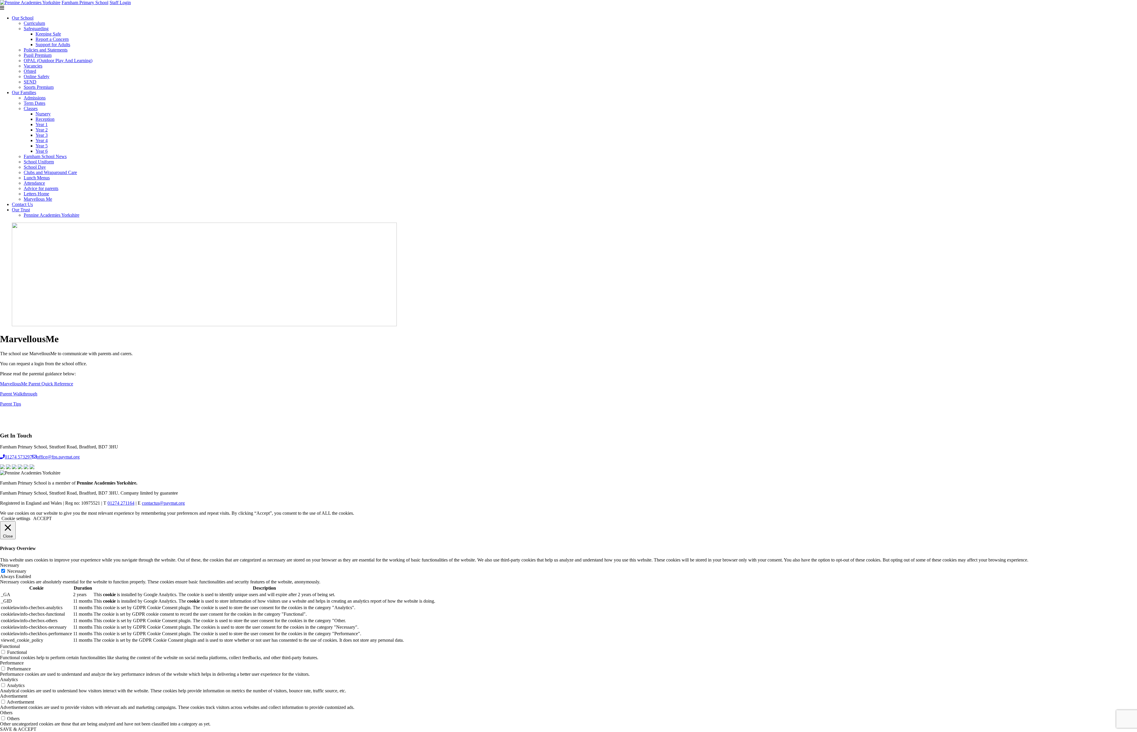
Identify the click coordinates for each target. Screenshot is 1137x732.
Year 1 (42, 124)
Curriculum (34, 23)
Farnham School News (45, 156)
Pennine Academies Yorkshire (51, 215)
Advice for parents (41, 188)
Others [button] (6, 712)
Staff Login (120, 2)
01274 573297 (18, 456)
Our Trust (21, 209)
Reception (45, 119)
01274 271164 (120, 503)
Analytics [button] (9, 679)
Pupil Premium (38, 55)
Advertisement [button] (13, 696)
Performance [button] (12, 662)
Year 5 (42, 145)
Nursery (43, 113)
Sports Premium (39, 87)
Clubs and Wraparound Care (50, 172)
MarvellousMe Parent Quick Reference (36, 383)
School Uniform (39, 161)
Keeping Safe (48, 33)
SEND (30, 81)
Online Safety (36, 76)
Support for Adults (53, 44)
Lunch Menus (37, 177)
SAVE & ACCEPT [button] (18, 729)
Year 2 (42, 129)
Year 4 (42, 140)
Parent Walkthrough (18, 393)
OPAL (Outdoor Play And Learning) (58, 60)
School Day (35, 167)
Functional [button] (10, 646)
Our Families (24, 92)
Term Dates (34, 103)
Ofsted (30, 71)
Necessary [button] (9, 565)
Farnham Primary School (85, 2)
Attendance (34, 183)
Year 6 (42, 151)
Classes (31, 108)
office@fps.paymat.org (58, 456)
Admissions (35, 97)
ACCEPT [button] (42, 518)
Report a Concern (52, 39)
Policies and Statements (46, 49)
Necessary (16, 571)
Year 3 (42, 135)
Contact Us (22, 204)
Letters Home (36, 193)
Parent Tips (10, 403)
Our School (22, 17)
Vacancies (33, 65)
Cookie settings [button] (15, 518)
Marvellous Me (38, 199)
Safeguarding (36, 28)
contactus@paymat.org (163, 503)
